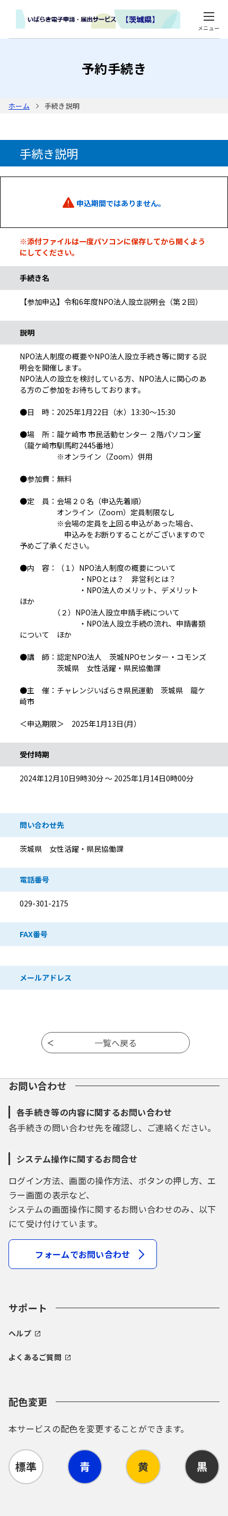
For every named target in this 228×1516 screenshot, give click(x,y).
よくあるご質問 (35, 1357)
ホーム (19, 105)
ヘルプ (19, 1333)
